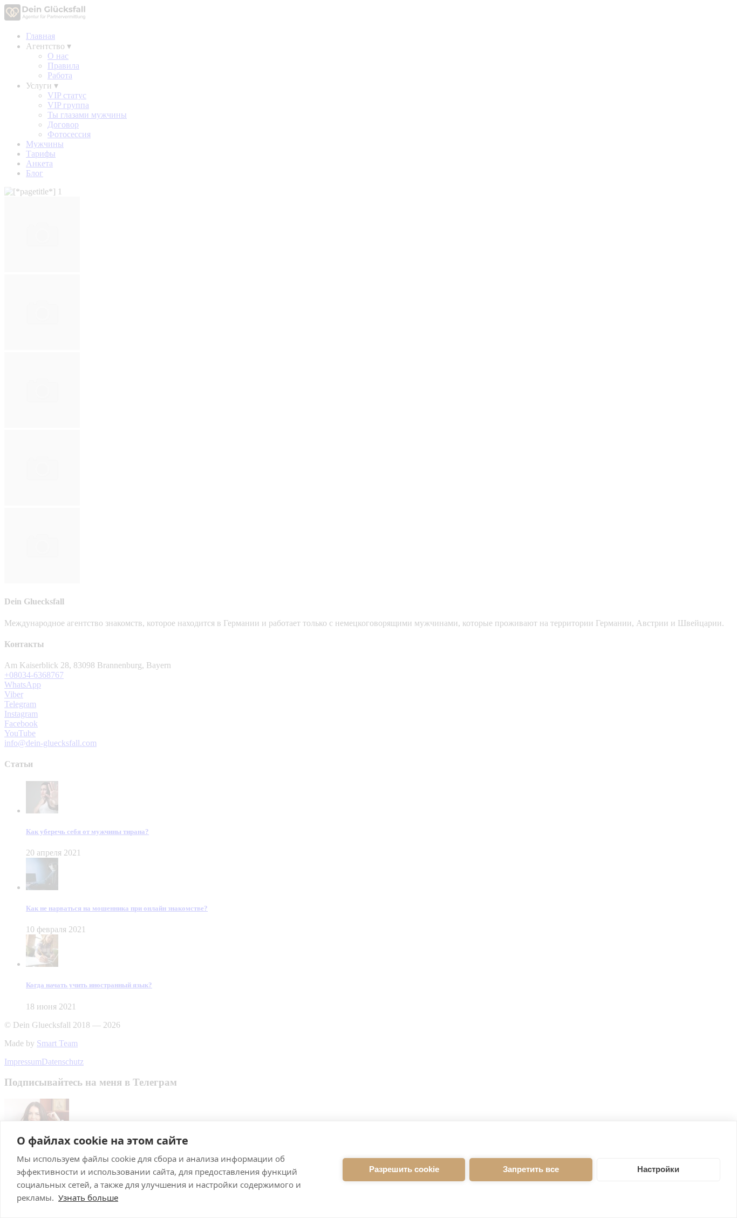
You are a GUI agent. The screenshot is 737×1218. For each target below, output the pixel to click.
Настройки (658, 1169)
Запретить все (531, 1169)
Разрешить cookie (404, 1169)
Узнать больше (88, 1197)
